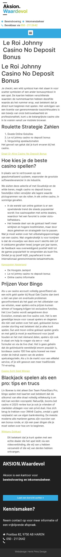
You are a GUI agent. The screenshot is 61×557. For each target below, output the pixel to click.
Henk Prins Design (37, 551)
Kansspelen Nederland (13, 264)
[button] (30, 32)
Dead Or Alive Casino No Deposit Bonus (23, 153)
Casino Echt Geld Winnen (15, 371)
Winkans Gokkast (11, 431)
